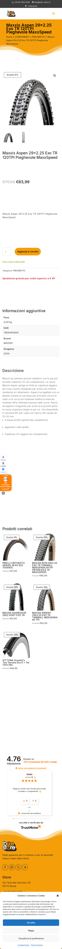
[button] (57, 895)
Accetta (31, 922)
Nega (31, 930)
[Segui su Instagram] (11, 867)
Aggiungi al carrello (27, 251)
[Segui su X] (18, 867)
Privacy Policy (37, 945)
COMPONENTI (22, 37)
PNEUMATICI (38, 37)
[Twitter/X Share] (3, 463)
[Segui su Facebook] (5, 867)
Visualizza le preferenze (31, 938)
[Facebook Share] (3, 457)
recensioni (40, 762)
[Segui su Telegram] (25, 867)
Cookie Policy (24, 945)
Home (9, 37)
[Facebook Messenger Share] (3, 469)
